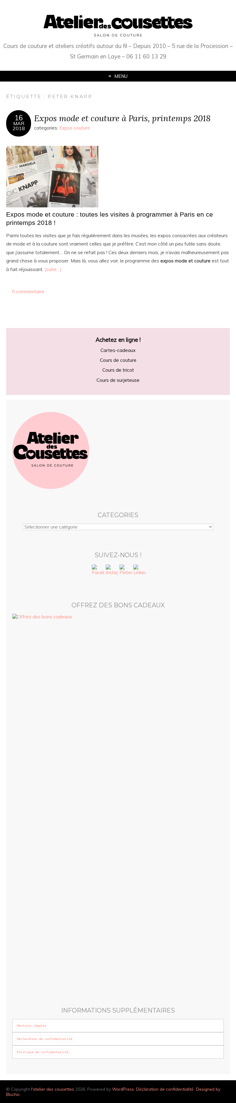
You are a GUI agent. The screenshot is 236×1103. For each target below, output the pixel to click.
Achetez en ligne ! (118, 339)
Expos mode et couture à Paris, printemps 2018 (122, 118)
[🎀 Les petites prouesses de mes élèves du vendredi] (64, 886)
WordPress (123, 1089)
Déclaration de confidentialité (44, 1039)
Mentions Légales (31, 1025)
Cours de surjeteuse (118, 380)
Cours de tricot (118, 370)
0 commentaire (28, 291)
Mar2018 (19, 125)
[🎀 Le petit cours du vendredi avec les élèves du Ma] (172, 862)
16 (19, 118)
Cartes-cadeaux (118, 350)
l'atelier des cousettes (52, 1089)
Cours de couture (118, 360)
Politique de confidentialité (43, 1052)
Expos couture (74, 128)
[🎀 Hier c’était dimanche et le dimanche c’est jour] (172, 944)
